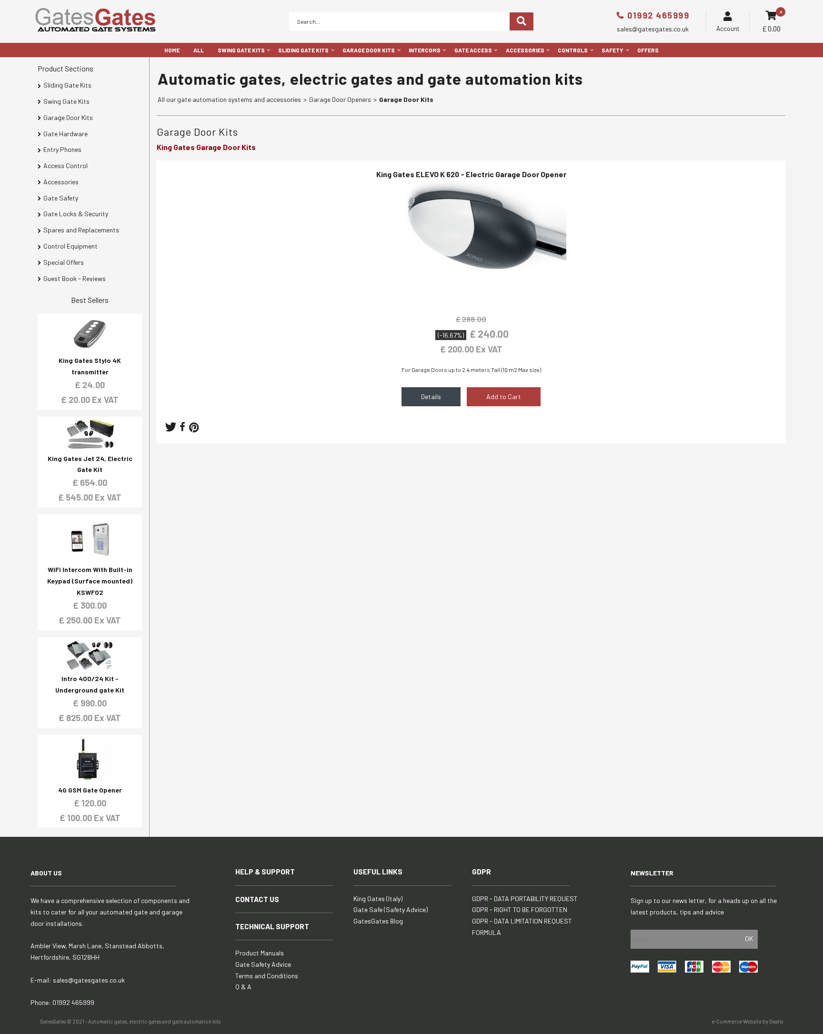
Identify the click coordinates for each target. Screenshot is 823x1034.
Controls (573, 50)
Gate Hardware (65, 134)
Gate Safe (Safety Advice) (390, 909)
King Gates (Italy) (377, 898)
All (198, 50)
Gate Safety (60, 198)
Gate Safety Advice (263, 964)
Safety (612, 50)
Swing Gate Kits (241, 50)
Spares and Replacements (81, 230)
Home (172, 50)
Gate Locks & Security (75, 214)
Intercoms (425, 50)
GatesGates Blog (378, 921)
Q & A (243, 987)
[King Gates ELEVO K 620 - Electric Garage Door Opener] (471, 299)
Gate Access (473, 50)
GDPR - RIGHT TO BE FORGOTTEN (519, 909)
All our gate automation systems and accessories (229, 99)
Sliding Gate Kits (303, 50)
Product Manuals (259, 953)
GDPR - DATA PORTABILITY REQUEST (525, 898)
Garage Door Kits (368, 50)
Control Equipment (70, 246)
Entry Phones (62, 149)
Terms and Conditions (266, 976)
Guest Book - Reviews (74, 278)
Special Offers (63, 262)
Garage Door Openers (340, 99)
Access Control (65, 165)
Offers (648, 50)
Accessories (525, 50)
